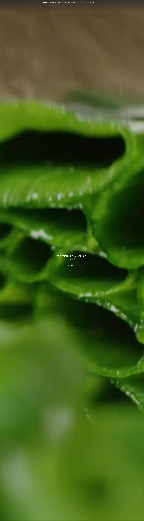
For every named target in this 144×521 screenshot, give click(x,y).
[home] (46, 2)
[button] (54, 2)
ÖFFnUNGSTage (67, 2)
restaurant (60, 2)
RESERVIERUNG (91, 2)
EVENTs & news (82, 2)
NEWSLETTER (98, 2)
